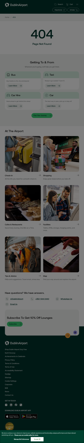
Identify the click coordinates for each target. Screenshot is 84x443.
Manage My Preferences (21, 439)
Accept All (37, 439)
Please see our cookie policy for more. (26, 435)
